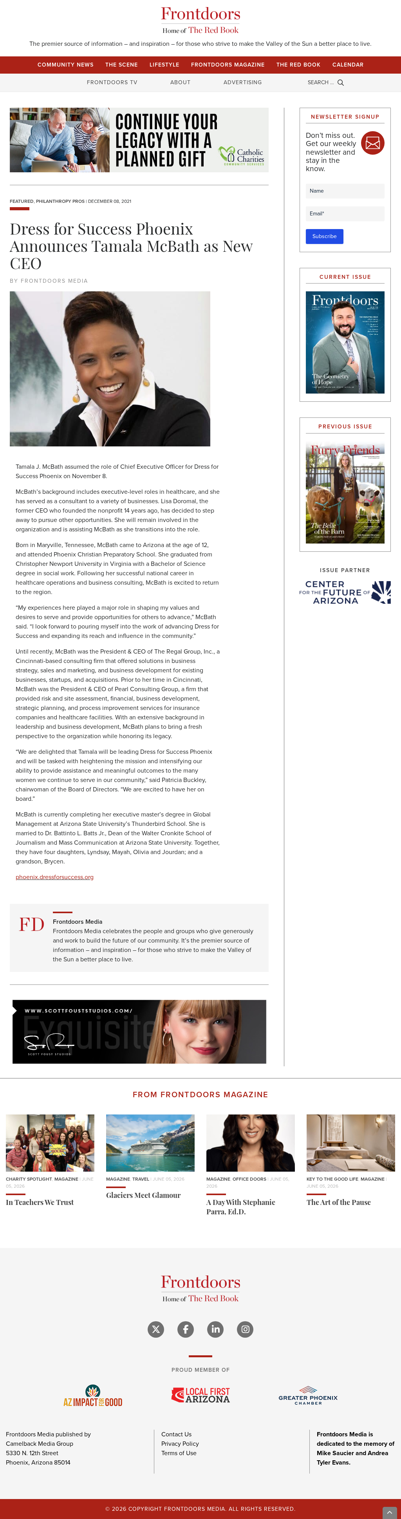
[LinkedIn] (215, 1329)
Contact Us (176, 1434)
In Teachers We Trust (40, 1203)
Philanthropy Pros (60, 201)
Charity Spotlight (29, 1179)
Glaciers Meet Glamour (143, 1196)
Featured (22, 201)
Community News (66, 65)
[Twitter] (156, 1329)
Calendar (348, 65)
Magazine (66, 1179)
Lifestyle (164, 65)
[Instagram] (245, 1329)
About (180, 82)
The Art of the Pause (339, 1203)
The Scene (121, 65)
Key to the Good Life (332, 1179)
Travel (140, 1179)
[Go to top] (390, 1513)
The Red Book (298, 65)
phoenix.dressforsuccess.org (55, 876)
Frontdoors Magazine (228, 65)
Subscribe (324, 236)
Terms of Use (179, 1453)
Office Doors (249, 1179)
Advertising (243, 82)
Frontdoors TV (112, 82)
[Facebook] (185, 1329)
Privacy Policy (180, 1443)
